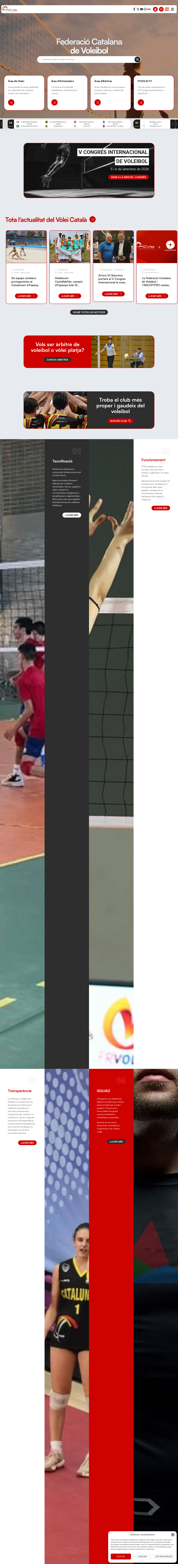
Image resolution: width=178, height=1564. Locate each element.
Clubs (103, 272)
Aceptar (121, 1556)
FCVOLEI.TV (145, 81)
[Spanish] (167, 9)
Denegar (142, 1556)
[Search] (137, 59)
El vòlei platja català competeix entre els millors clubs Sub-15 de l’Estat (113, 283)
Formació (33, 270)
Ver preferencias (164, 1556)
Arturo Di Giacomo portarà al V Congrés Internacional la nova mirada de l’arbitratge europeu (25, 282)
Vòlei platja (112, 272)
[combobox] (85, 59)
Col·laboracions (64, 272)
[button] (172, 1534)
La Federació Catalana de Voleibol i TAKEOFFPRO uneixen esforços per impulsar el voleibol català (69, 285)
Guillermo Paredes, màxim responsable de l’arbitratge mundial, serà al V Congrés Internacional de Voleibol (156, 284)
